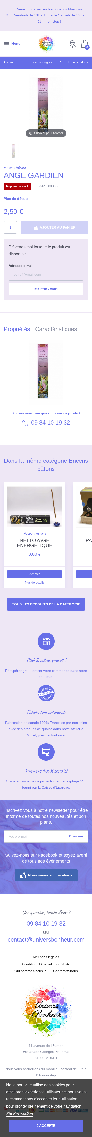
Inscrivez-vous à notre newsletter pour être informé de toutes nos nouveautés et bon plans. (46, 816)
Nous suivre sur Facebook (50, 875)
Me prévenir (46, 289)
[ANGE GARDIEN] (14, 151)
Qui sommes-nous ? (30, 971)
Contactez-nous (65, 971)
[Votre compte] (73, 43)
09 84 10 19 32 (49, 422)
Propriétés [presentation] (17, 329)
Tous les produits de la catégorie (46, 604)
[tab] (19, 330)
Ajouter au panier (57, 227)
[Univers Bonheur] (46, 43)
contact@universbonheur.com (46, 939)
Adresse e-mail (21, 266)
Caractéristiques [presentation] (56, 329)
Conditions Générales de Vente (46, 964)
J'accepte (46, 1126)
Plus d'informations (19, 1113)
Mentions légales (46, 957)
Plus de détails (16, 199)
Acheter (34, 574)
